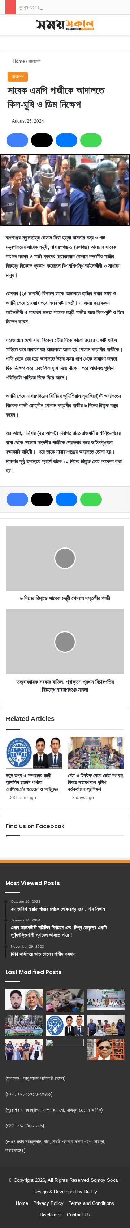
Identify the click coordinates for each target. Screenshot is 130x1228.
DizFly (90, 1191)
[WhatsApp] (91, 140)
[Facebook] (17, 140)
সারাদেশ (35, 61)
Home (18, 61)
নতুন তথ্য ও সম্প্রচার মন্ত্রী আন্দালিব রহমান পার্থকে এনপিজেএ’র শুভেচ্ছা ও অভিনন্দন (32, 782)
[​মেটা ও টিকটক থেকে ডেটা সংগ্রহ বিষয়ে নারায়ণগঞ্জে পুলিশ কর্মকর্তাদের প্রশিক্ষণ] (96, 753)
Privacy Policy (48, 1203)
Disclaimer (51, 1215)
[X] (42, 140)
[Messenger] (66, 140)
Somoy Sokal (105, 1180)
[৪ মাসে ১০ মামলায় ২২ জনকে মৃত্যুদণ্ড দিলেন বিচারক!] (106, 1049)
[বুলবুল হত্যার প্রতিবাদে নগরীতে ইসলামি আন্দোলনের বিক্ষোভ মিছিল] (24, 1025)
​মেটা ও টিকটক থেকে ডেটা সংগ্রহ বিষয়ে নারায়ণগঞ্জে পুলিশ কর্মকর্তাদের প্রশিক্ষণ (95, 782)
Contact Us (78, 1215)
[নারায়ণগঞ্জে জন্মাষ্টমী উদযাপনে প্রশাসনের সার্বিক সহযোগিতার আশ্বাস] (106, 999)
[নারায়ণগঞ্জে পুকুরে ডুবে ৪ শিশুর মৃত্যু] (65, 1049)
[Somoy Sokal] (65, 25)
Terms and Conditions (91, 1203)
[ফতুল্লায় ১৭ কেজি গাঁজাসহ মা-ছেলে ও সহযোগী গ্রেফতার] (106, 1025)
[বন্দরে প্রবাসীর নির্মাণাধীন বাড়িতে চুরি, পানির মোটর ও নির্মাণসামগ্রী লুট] (65, 1000)
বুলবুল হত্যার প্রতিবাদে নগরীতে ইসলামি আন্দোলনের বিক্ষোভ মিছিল (70, 7)
